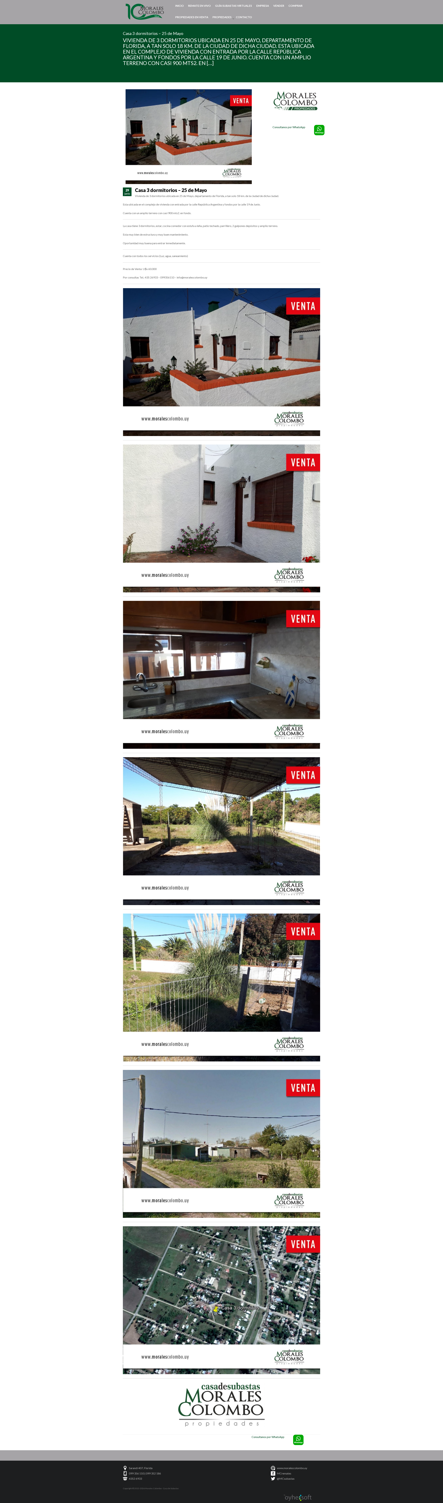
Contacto (244, 17)
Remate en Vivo (199, 5)
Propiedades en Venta (191, 17)
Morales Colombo (153, 1488)
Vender (278, 5)
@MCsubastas (286, 1478)
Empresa (262, 5)
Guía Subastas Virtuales (233, 5)
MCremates (284, 1473)
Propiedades (222, 17)
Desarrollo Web (297, 1497)
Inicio (179, 5)
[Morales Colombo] (145, 10)
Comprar (295, 5)
